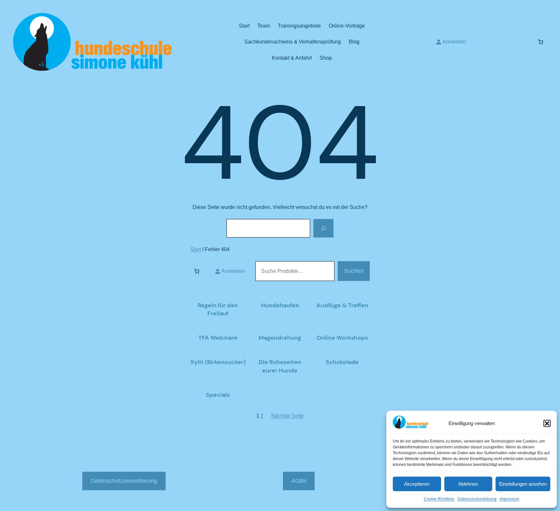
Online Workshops (342, 338)
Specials (218, 395)
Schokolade (342, 362)
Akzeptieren (416, 484)
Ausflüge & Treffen (342, 305)
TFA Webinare (218, 338)
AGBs (299, 481)
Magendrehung (280, 338)
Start (195, 249)
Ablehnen (468, 484)
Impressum (509, 499)
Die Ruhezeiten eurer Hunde (280, 366)
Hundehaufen (280, 305)
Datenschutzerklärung (477, 499)
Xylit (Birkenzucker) (218, 362)
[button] (547, 423)
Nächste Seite (287, 416)
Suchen (354, 271)
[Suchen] (323, 228)
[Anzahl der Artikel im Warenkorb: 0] (540, 41)
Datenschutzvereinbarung (124, 481)
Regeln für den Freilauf (218, 309)
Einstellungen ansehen (523, 484)
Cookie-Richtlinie (439, 499)
